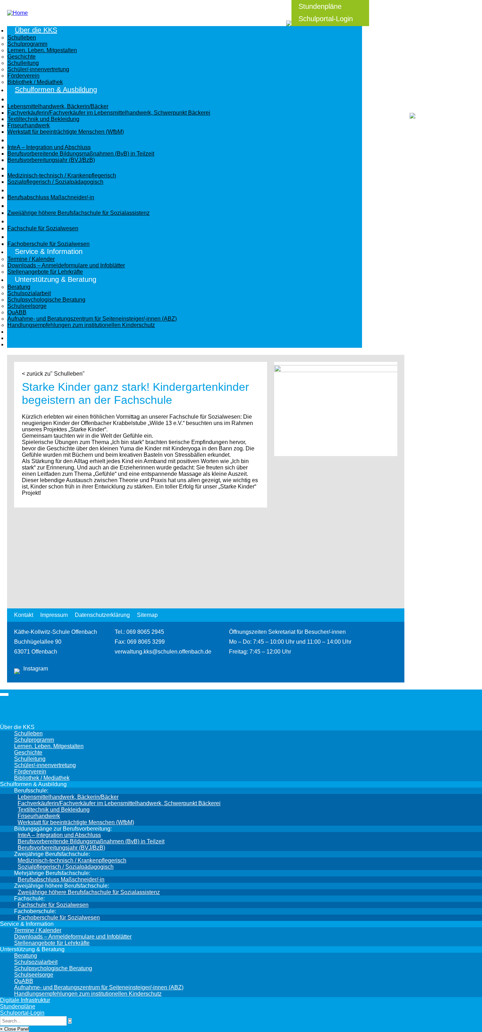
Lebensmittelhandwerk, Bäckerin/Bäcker (68, 797)
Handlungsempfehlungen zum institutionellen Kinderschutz (88, 994)
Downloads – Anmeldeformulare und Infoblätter (73, 937)
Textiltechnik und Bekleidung (54, 810)
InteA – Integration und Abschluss (59, 835)
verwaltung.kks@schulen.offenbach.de (163, 652)
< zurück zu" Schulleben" (53, 374)
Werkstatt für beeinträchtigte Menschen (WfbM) (76, 822)
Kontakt (23, 615)
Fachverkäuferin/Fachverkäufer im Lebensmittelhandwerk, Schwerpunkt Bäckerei (119, 803)
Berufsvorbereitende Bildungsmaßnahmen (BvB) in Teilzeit (91, 841)
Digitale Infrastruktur (25, 1000)
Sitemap (147, 615)
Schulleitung (30, 759)
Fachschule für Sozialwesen (53, 905)
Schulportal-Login (326, 19)
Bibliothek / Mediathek (42, 778)
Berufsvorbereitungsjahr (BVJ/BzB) (61, 848)
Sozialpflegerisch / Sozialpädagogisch (66, 867)
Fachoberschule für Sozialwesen (59, 918)
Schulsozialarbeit (36, 962)
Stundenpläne (320, 6)
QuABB (23, 981)
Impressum (54, 615)
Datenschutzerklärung (102, 615)
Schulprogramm (34, 740)
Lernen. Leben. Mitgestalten (49, 746)
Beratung (25, 956)
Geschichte (28, 752)
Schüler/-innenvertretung (45, 765)
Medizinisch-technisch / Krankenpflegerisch (72, 860)
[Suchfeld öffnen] (288, 19)
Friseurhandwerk (39, 816)
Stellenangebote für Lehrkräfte (52, 943)
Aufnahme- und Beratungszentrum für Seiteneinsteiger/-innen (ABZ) (98, 987)
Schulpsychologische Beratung (53, 968)
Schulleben (28, 733)
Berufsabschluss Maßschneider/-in (61, 879)
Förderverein (30, 772)
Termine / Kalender (37, 930)
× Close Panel (14, 1029)
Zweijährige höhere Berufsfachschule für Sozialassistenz (89, 892)
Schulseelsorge (33, 975)
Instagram (35, 669)
